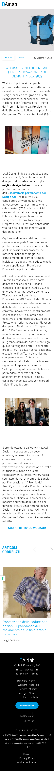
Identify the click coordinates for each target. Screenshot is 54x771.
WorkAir (8, 57)
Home (32, 680)
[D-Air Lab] (9, 5)
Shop (24, 697)
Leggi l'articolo (11, 640)
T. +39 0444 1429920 (27, 673)
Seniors (23, 689)
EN (29, 747)
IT (24, 747)
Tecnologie (21, 693)
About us (34, 684)
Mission (33, 689)
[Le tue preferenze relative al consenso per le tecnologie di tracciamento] (2, 578)
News (32, 693)
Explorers (22, 680)
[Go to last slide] (34, 549)
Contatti (33, 697)
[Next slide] (51, 549)
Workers (22, 684)
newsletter (27, 705)
